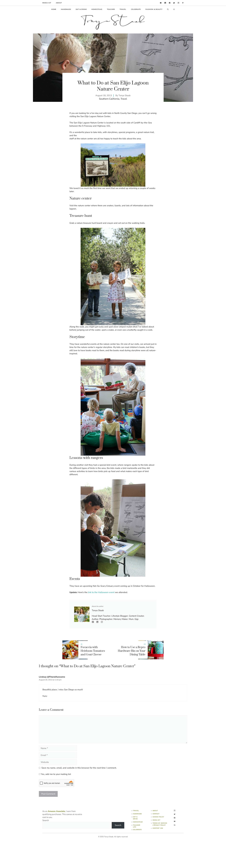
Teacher (111, 9)
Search (45, 820)
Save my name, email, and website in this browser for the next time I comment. (79, 767)
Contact (156, 814)
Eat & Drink (81, 9)
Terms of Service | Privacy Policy (160, 824)
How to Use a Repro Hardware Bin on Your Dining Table (131, 650)
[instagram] (178, 3)
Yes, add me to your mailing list (55, 774)
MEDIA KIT (46, 3)
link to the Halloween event (101, 592)
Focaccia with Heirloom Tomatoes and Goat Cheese (93, 650)
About (59, 3)
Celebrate (136, 9)
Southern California (109, 98)
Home (53, 9)
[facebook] (169, 3)
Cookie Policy (158, 817)
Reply (44, 696)
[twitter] (174, 3)
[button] (168, 9)
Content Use (158, 828)
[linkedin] (160, 3)
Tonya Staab (125, 95)
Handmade (66, 9)
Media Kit (156, 820)
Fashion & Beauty (153, 9)
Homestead (96, 9)
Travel (123, 9)
